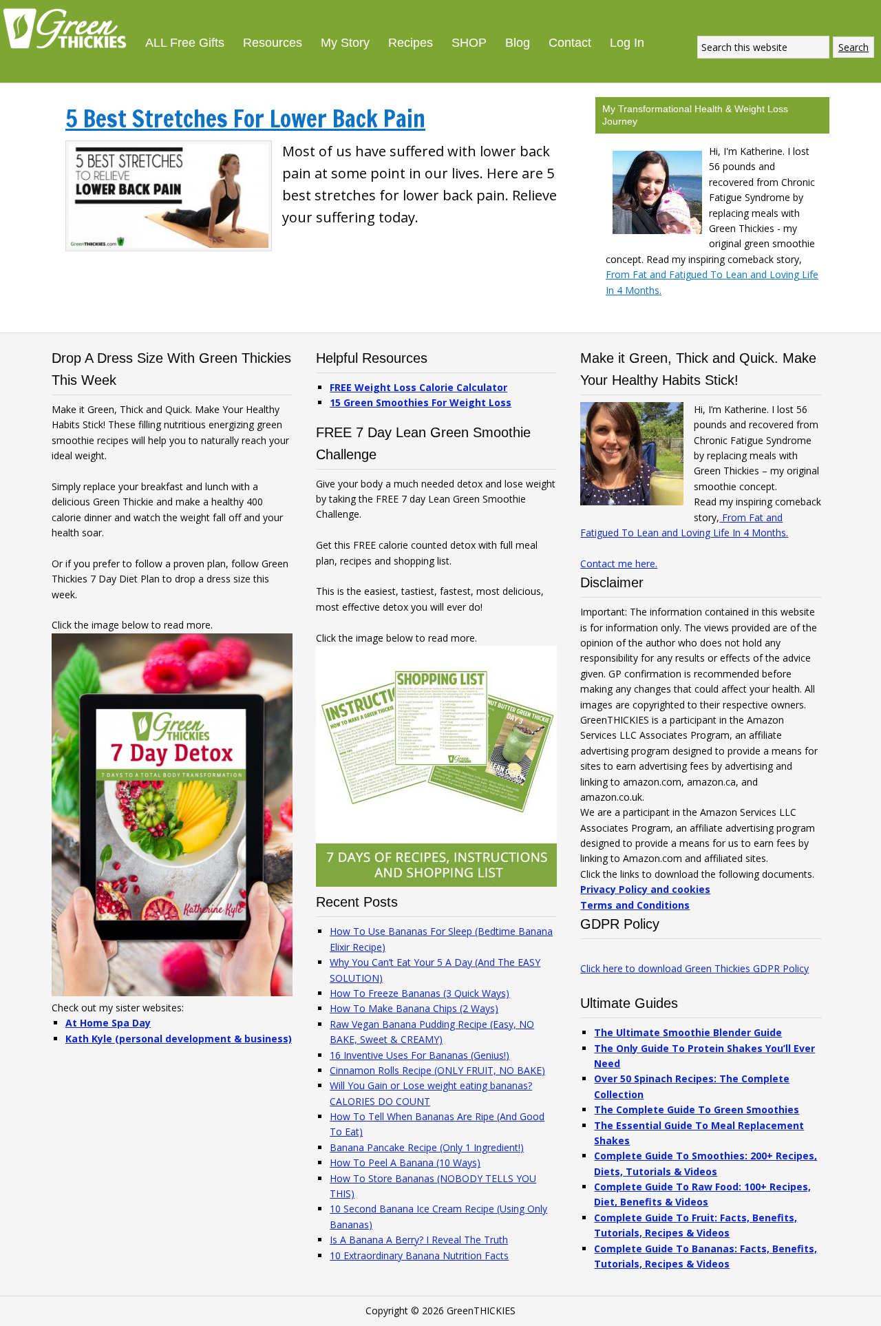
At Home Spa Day (108, 1022)
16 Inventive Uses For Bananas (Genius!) (419, 1055)
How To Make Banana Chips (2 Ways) (414, 1008)
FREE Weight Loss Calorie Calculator (418, 387)
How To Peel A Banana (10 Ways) (405, 1162)
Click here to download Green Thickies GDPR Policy (694, 968)
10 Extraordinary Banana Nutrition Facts (419, 1255)
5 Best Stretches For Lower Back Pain (245, 118)
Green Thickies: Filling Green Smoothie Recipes (69, 27)
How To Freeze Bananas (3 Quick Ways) (419, 993)
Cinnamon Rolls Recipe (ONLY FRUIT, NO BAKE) (437, 1070)
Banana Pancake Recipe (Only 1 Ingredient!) (427, 1147)
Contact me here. (618, 563)
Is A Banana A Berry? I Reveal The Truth (419, 1239)
